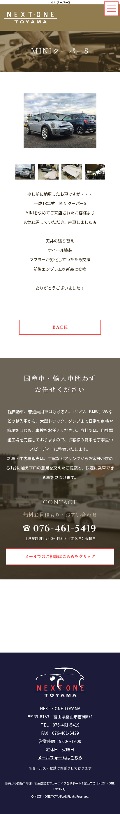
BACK (60, 327)
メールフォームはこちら (60, 757)
